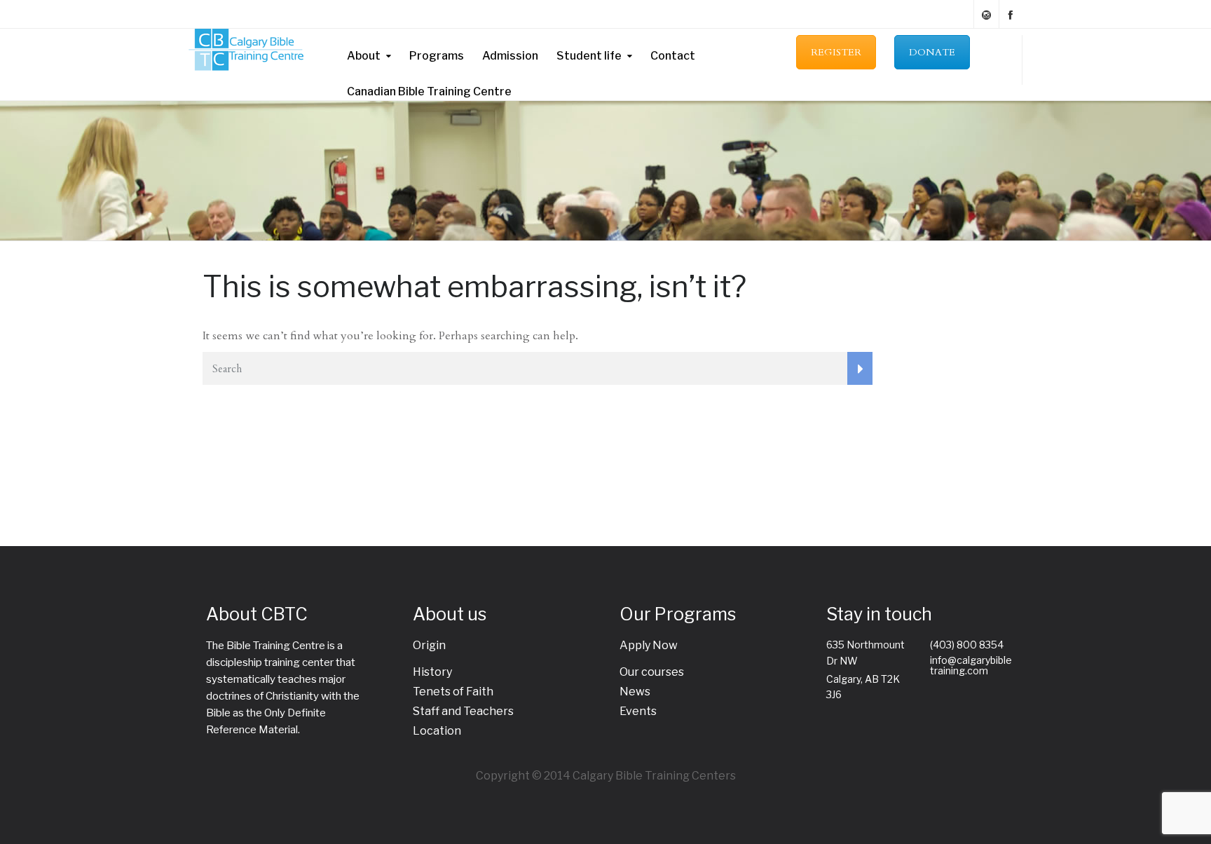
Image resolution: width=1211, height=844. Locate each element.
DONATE (932, 52)
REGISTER (836, 52)
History (432, 672)
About (364, 55)
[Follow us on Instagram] (986, 14)
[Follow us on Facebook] (1010, 14)
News (635, 691)
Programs (436, 55)
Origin (429, 645)
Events (638, 711)
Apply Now (649, 645)
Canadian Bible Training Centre (429, 91)
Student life (589, 55)
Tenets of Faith (453, 691)
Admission (510, 55)
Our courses (652, 672)
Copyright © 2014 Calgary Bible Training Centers (606, 775)
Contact (672, 55)
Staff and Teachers (463, 711)
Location (437, 730)
